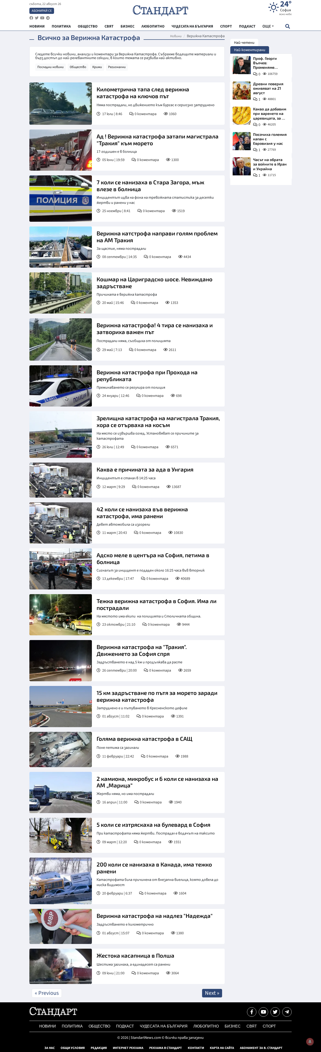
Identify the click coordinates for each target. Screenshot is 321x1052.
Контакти (196, 1048)
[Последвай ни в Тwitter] (275, 1012)
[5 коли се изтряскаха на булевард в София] (60, 835)
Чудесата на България (164, 1026)
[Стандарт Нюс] (53, 1015)
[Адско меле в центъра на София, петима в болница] (60, 568)
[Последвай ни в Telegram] (287, 1012)
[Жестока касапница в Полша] (60, 966)
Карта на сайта (222, 1048)
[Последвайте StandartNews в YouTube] (42, 18)
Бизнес (233, 1026)
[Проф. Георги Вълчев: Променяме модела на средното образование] (242, 65)
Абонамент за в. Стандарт (261, 1048)
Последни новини (50, 67)
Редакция (99, 1048)
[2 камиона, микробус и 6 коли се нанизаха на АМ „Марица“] (60, 792)
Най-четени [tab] (244, 42)
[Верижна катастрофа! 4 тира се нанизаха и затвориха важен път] (60, 339)
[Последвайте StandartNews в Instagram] (37, 18)
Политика (72, 1026)
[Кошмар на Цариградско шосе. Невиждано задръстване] (60, 293)
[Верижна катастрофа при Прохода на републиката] (60, 386)
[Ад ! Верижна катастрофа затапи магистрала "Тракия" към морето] (60, 150)
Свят (252, 1026)
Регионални (117, 67)
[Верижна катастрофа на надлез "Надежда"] (60, 926)
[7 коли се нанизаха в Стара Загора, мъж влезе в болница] (60, 198)
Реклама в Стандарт (165, 1048)
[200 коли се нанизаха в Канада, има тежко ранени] (60, 881)
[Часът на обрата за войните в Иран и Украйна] (242, 166)
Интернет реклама (128, 1048)
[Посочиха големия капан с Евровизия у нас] (242, 141)
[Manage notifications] (310, 1041)
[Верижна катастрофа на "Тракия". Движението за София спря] (60, 660)
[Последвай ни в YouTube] (263, 1012)
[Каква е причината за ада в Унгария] (60, 480)
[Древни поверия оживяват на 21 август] (242, 90)
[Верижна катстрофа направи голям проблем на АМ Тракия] (60, 247)
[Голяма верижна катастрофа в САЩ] (60, 749)
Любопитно (206, 1026)
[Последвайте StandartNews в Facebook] (31, 18)
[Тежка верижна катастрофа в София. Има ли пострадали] (60, 614)
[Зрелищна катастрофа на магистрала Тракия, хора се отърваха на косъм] (60, 434)
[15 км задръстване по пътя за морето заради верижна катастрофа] (60, 706)
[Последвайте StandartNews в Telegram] (48, 18)
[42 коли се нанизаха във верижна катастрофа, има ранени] (60, 523)
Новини (176, 36)
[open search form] (287, 26)
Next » (212, 993)
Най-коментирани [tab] (249, 49)
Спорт (269, 1026)
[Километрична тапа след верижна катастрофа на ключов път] (60, 103)
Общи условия (73, 1048)
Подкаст (125, 1026)
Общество (78, 67)
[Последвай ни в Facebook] (251, 1012)
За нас (49, 1048)
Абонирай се (42, 10)
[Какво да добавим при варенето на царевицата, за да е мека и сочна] (242, 116)
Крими (97, 67)
